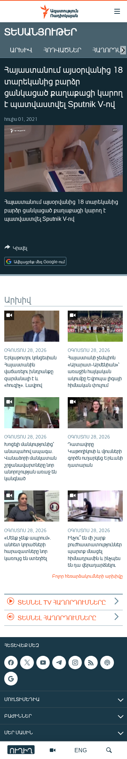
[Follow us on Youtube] (43, 662)
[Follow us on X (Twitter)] (27, 662)
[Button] (16, 249)
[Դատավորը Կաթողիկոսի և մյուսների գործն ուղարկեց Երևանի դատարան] (95, 412)
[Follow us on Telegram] (59, 662)
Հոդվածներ (62, 50)
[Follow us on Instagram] (75, 662)
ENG (80, 750)
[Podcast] (107, 662)
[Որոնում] (109, 750)
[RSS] (91, 662)
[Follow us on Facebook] (11, 662)
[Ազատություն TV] (52, 750)
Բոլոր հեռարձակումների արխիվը (87, 576)
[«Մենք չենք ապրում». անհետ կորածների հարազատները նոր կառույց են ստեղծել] (31, 506)
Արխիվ (21, 50)
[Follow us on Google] (11, 679)
